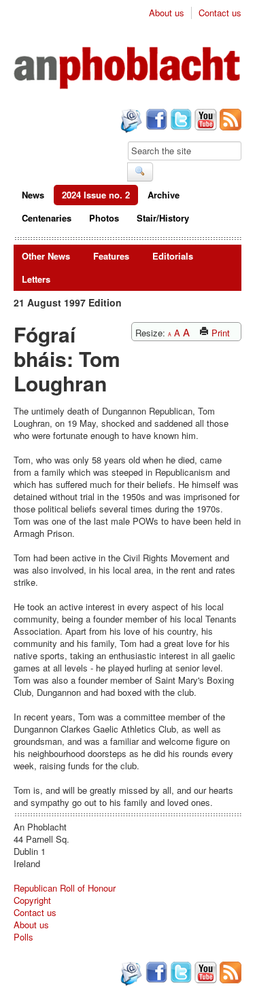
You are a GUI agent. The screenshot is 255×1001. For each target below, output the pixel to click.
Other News (46, 255)
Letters (36, 279)
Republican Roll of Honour (65, 887)
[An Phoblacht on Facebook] (155, 121)
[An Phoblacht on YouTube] (204, 121)
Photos (104, 217)
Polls (23, 936)
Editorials (172, 255)
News (33, 194)
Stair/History (163, 217)
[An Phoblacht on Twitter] (179, 121)
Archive (164, 194)
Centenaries (46, 217)
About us (166, 13)
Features (111, 255)
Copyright (32, 900)
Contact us (220, 13)
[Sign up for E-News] (130, 122)
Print (219, 332)
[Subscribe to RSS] (229, 121)
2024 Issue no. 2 (96, 194)
